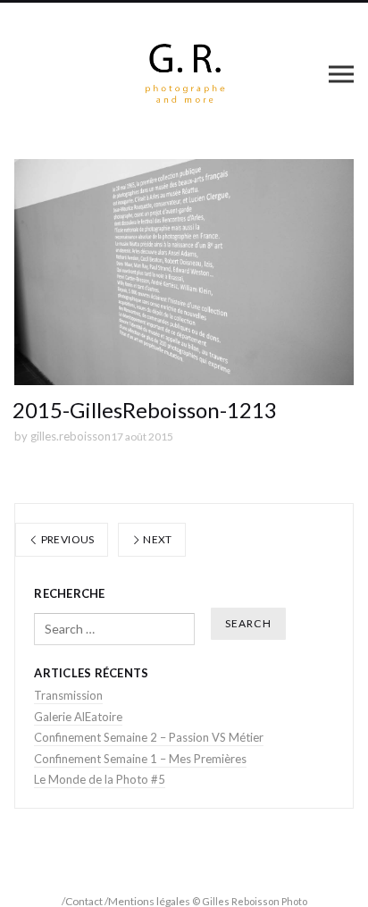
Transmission (68, 695)
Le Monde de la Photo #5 (99, 779)
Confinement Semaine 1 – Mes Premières (140, 759)
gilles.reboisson (70, 436)
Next (156, 539)
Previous (66, 539)
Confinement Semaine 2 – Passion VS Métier (148, 737)
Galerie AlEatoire (78, 717)
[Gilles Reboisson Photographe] (184, 74)
